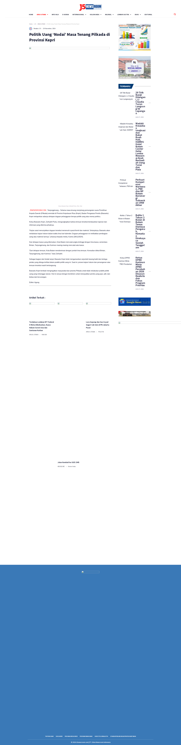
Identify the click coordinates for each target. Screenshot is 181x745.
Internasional (78, 14)
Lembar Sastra (123, 14)
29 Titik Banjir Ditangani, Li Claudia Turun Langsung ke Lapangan (140, 102)
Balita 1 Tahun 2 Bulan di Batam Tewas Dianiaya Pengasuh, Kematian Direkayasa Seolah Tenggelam (140, 231)
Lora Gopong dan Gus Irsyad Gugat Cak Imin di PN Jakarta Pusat (97, 325)
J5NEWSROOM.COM (38, 210)
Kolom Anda (94, 14)
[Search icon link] (175, 14)
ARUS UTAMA (41, 14)
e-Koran (65, 14)
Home (31, 14)
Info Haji (55, 14)
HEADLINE (61, 466)
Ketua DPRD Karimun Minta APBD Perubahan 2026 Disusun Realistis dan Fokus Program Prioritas (140, 271)
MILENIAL (108, 14)
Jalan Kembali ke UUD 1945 (68, 462)
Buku (137, 14)
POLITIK (101, 332)
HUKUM (44, 334)
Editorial (148, 14)
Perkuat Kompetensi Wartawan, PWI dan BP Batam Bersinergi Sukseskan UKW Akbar (140, 192)
